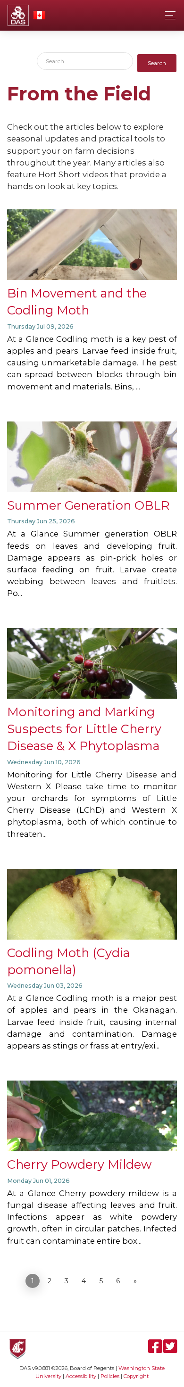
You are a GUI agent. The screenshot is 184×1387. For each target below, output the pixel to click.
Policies (109, 1376)
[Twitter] (170, 1350)
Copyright (136, 1376)
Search (157, 62)
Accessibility (81, 1376)
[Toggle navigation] (167, 15)
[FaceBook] (155, 1350)
